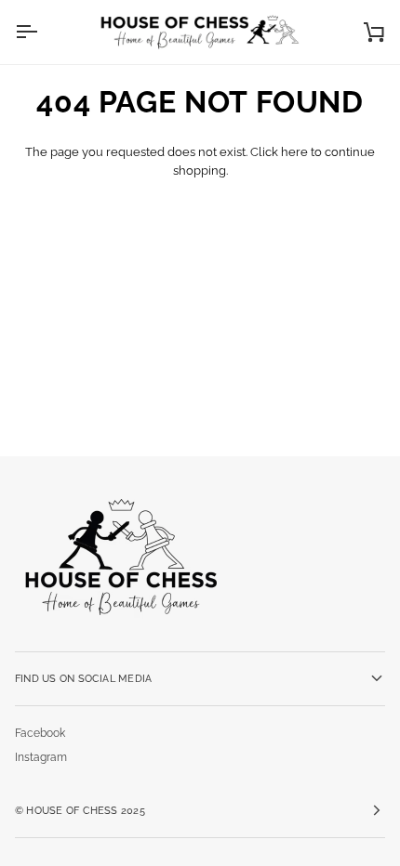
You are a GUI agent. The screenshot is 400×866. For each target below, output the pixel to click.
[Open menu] (43, 32)
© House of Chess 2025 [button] (80, 810)
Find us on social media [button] (83, 678)
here (294, 152)
